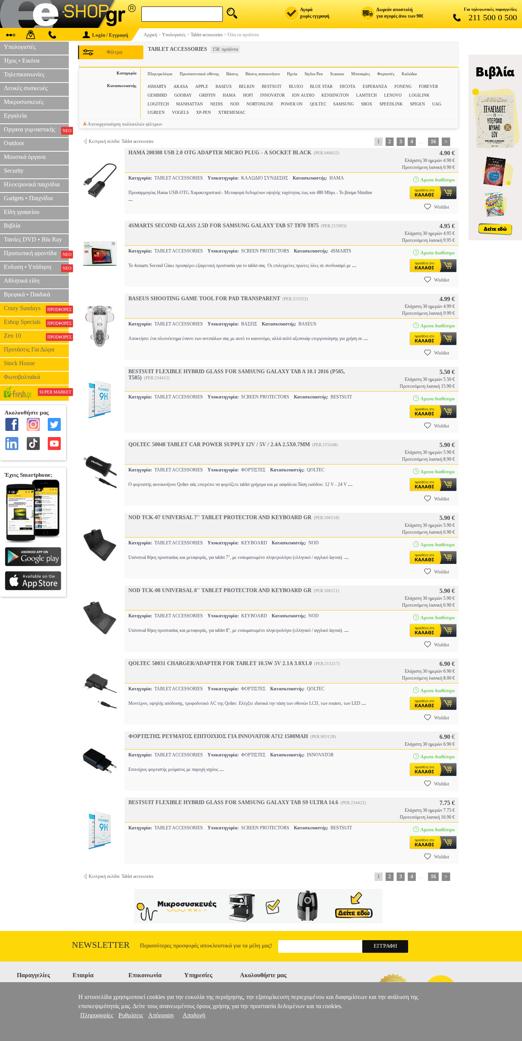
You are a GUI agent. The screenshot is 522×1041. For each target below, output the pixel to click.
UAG (436, 104)
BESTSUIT (272, 86)
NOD (234, 104)
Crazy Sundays (36, 308)
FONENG (403, 86)
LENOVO (393, 95)
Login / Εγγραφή (110, 35)
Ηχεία (292, 73)
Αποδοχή (194, 1015)
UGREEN (156, 112)
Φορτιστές (385, 73)
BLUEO (296, 86)
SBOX (366, 104)
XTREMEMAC (231, 112)
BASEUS (224, 86)
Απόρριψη (160, 1015)
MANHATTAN (189, 104)
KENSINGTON (335, 95)
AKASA (180, 86)
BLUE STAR (321, 86)
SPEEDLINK (391, 104)
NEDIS (216, 104)
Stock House (19, 363)
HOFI (248, 95)
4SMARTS (157, 86)
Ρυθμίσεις (130, 1015)
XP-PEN (203, 112)
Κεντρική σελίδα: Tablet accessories (121, 141)
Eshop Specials (36, 322)
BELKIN (247, 86)
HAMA (229, 95)
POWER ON (292, 104)
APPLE (201, 86)
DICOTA (347, 86)
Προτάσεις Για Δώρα (29, 349)
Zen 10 (36, 335)
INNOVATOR (272, 95)
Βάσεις (232, 73)
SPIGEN (417, 104)
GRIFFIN (207, 95)
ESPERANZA (375, 86)
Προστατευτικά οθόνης (199, 73)
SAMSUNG (343, 104)
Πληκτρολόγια (160, 73)
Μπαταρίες (360, 73)
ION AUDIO (303, 95)
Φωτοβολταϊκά (22, 377)
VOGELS (180, 112)
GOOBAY (183, 95)
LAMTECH (366, 95)
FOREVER (428, 86)
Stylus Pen (314, 73)
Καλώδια (409, 73)
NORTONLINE (260, 104)
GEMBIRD (157, 95)
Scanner (337, 73)
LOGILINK (419, 95)
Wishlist (441, 207)
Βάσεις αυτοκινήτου (262, 73)
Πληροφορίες (96, 1015)
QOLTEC (318, 104)
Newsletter (101, 945)
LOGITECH (158, 104)
